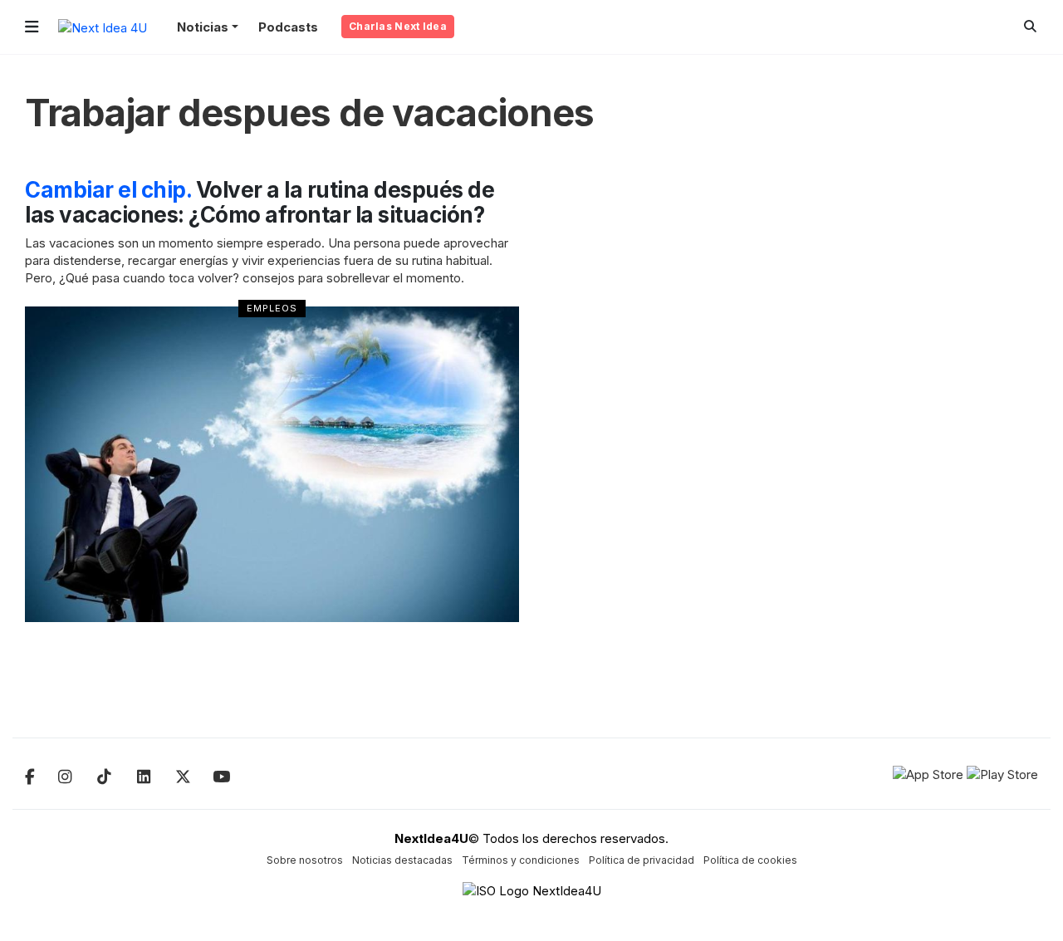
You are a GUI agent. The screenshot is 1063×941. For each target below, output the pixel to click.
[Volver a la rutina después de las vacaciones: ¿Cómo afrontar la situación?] (272, 464)
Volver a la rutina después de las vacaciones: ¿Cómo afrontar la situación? (259, 202)
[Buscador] (1030, 26)
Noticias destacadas (402, 860)
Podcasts (288, 27)
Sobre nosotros (305, 860)
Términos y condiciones (521, 860)
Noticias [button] (202, 27)
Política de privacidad (641, 860)
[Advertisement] (921, 427)
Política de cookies (750, 860)
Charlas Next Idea (398, 26)
